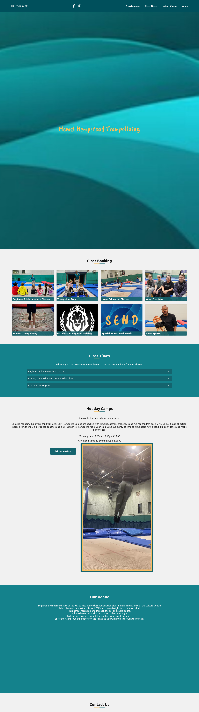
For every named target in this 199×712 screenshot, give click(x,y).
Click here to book (63, 451)
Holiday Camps (169, 6)
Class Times (151, 6)
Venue (185, 6)
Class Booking (132, 6)
